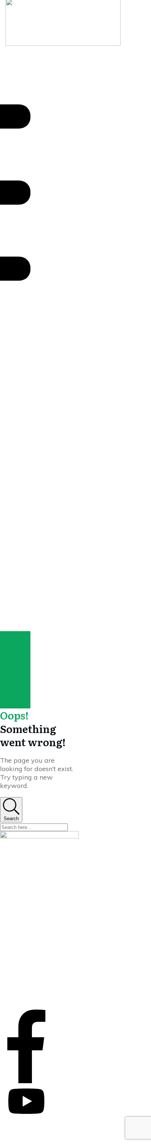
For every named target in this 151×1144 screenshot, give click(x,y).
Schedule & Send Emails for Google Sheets (29, 923)
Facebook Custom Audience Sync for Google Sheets (29, 946)
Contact (17, 993)
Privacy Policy (23, 985)
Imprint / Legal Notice (33, 977)
